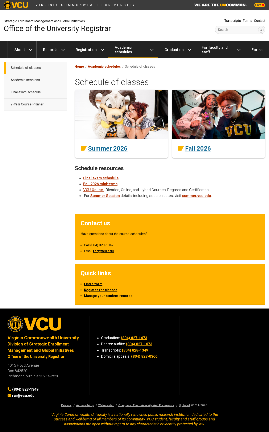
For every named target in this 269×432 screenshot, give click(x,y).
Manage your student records (108, 296)
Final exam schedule (26, 92)
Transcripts (232, 21)
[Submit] (261, 30)
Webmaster (106, 405)
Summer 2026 (108, 148)
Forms (247, 21)
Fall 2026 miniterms (100, 184)
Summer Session (105, 195)
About (20, 49)
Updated (184, 405)
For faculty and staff (215, 49)
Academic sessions (25, 80)
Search (223, 30)
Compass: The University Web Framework (146, 405)
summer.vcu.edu (196, 195)
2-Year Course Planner (27, 104)
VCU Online (93, 190)
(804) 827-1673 (134, 338)
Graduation (174, 49)
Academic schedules (123, 49)
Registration (86, 49)
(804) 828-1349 (25, 389)
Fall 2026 (198, 148)
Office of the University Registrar (57, 28)
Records (50, 49)
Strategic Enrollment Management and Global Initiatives (44, 21)
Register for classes (100, 290)
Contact (259, 21)
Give (258, 5)
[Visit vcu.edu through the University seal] (45, 325)
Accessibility (85, 405)
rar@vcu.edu (103, 251)
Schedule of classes (26, 68)
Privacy (66, 405)
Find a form (93, 284)
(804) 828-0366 (144, 356)
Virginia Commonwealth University (86, 5)
